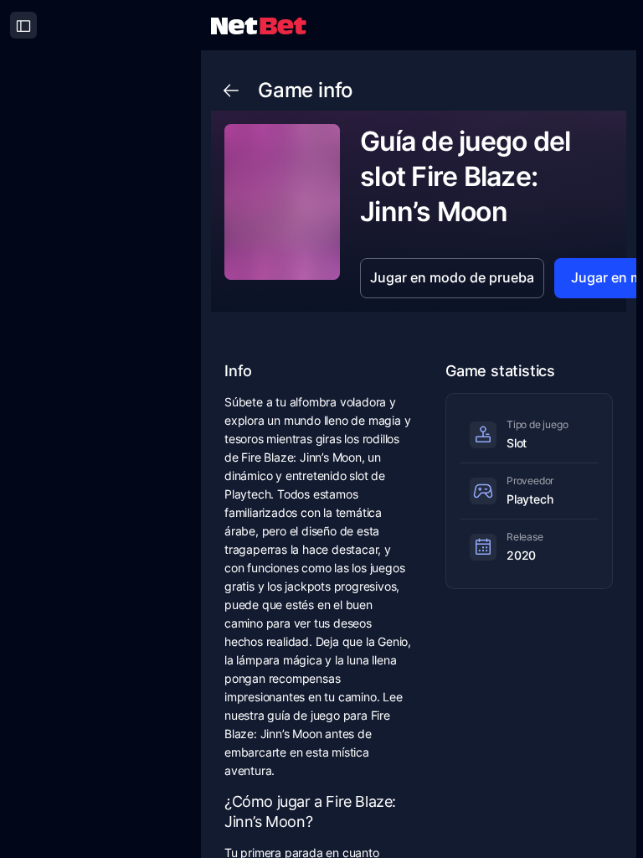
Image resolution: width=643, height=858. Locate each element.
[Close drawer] (23, 25)
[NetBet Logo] (258, 25)
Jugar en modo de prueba (452, 277)
